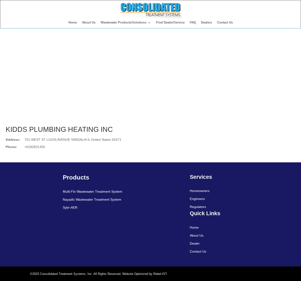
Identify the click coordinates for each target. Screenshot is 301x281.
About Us (88, 22)
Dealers (206, 22)
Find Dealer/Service (170, 22)
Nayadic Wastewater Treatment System (92, 199)
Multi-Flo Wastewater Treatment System (92, 191)
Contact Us (225, 22)
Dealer (195, 243)
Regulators (198, 207)
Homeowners (200, 191)
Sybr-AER (70, 207)
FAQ (193, 22)
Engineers (197, 199)
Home (72, 22)
